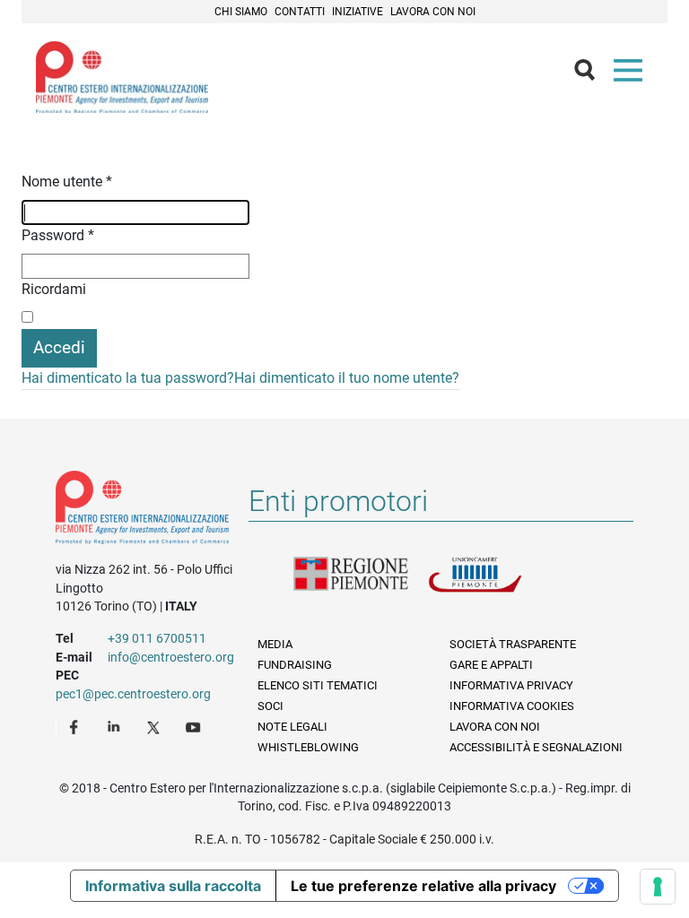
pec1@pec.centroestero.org (133, 694)
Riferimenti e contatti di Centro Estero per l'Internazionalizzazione (142, 511)
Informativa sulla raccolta (173, 886)
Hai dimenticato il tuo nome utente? (346, 377)
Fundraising (294, 664)
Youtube (194, 726)
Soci (270, 706)
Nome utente (67, 181)
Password (58, 235)
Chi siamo (240, 11)
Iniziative (357, 11)
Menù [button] (632, 74)
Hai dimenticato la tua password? (128, 377)
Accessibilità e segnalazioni (536, 747)
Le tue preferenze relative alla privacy (423, 886)
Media (274, 644)
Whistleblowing (308, 747)
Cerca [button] (592, 74)
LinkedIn (115, 726)
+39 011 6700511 (157, 638)
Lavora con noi (432, 11)
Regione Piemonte (360, 585)
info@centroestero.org (171, 657)
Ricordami (54, 289)
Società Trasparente (512, 644)
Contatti (300, 11)
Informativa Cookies (511, 706)
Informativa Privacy (511, 685)
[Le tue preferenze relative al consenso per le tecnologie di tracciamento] (658, 887)
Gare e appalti (491, 664)
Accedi (59, 347)
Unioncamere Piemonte (495, 585)
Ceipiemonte (122, 77)
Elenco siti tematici (317, 685)
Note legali (292, 726)
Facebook (76, 726)
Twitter (155, 726)
